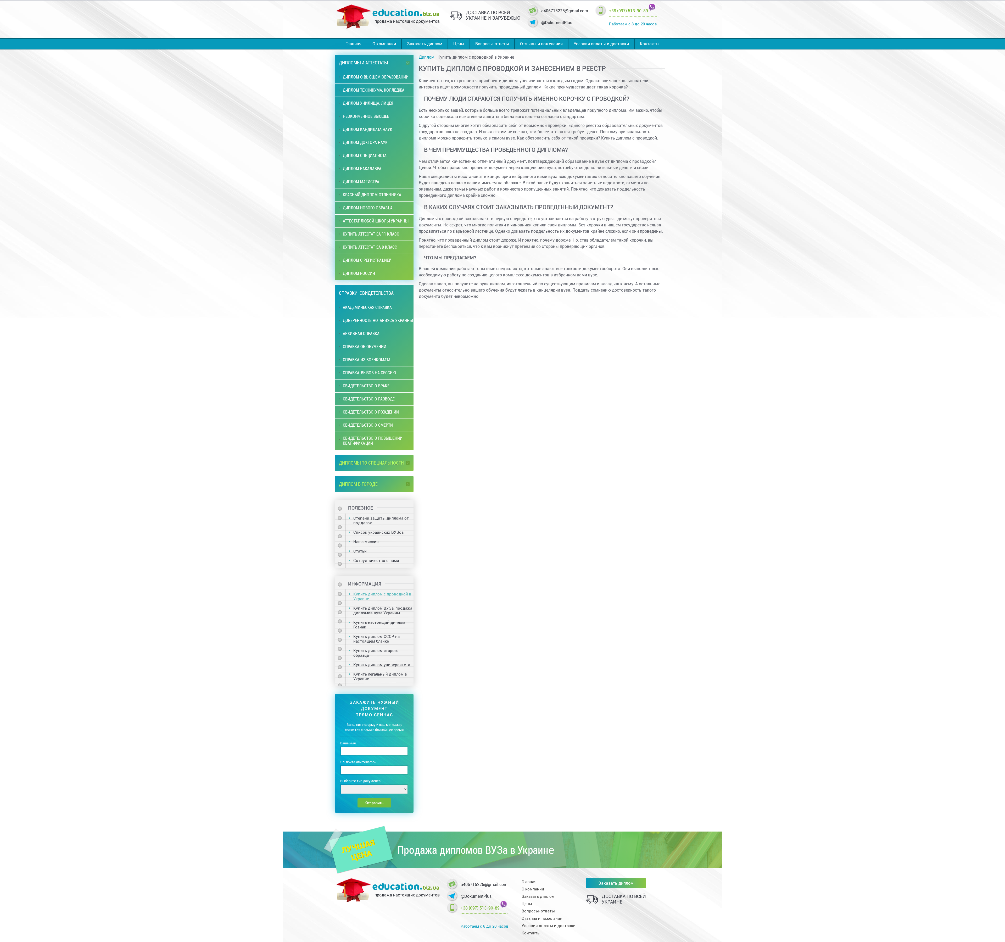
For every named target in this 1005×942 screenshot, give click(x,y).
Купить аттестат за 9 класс (370, 247)
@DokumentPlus (556, 22)
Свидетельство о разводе (369, 399)
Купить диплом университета (381, 664)
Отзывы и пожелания (541, 43)
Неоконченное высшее (366, 116)
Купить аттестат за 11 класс (371, 234)
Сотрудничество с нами (376, 560)
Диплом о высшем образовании (376, 77)
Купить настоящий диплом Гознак (379, 624)
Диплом (426, 57)
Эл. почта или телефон (358, 762)
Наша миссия (366, 541)
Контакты (650, 43)
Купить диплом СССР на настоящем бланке (376, 639)
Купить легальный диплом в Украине (380, 676)
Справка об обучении (364, 346)
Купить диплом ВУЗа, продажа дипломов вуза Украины (382, 610)
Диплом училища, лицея (368, 103)
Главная (353, 43)
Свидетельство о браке (366, 385)
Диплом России (359, 273)
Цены (458, 43)
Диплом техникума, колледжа (373, 90)
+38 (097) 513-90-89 (628, 10)
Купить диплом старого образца (376, 653)
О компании (384, 43)
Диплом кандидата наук (367, 129)
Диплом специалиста (365, 155)
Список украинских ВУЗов (378, 532)
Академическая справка (367, 307)
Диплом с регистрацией (367, 260)
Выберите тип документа (360, 781)
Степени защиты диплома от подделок (381, 520)
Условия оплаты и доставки (601, 43)
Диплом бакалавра (362, 168)
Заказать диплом (424, 43)
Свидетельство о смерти (368, 425)
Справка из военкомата (366, 359)
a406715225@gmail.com (564, 10)
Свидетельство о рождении (371, 412)
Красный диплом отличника (372, 194)
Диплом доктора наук (365, 142)
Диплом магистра (361, 181)
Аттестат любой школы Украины (375, 221)
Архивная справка (361, 333)
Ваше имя (348, 743)
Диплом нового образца (368, 207)
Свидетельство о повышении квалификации (373, 441)
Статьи (360, 551)
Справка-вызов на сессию (369, 372)
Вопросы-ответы (492, 43)
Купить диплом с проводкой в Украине (382, 596)
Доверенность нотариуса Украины (378, 320)
